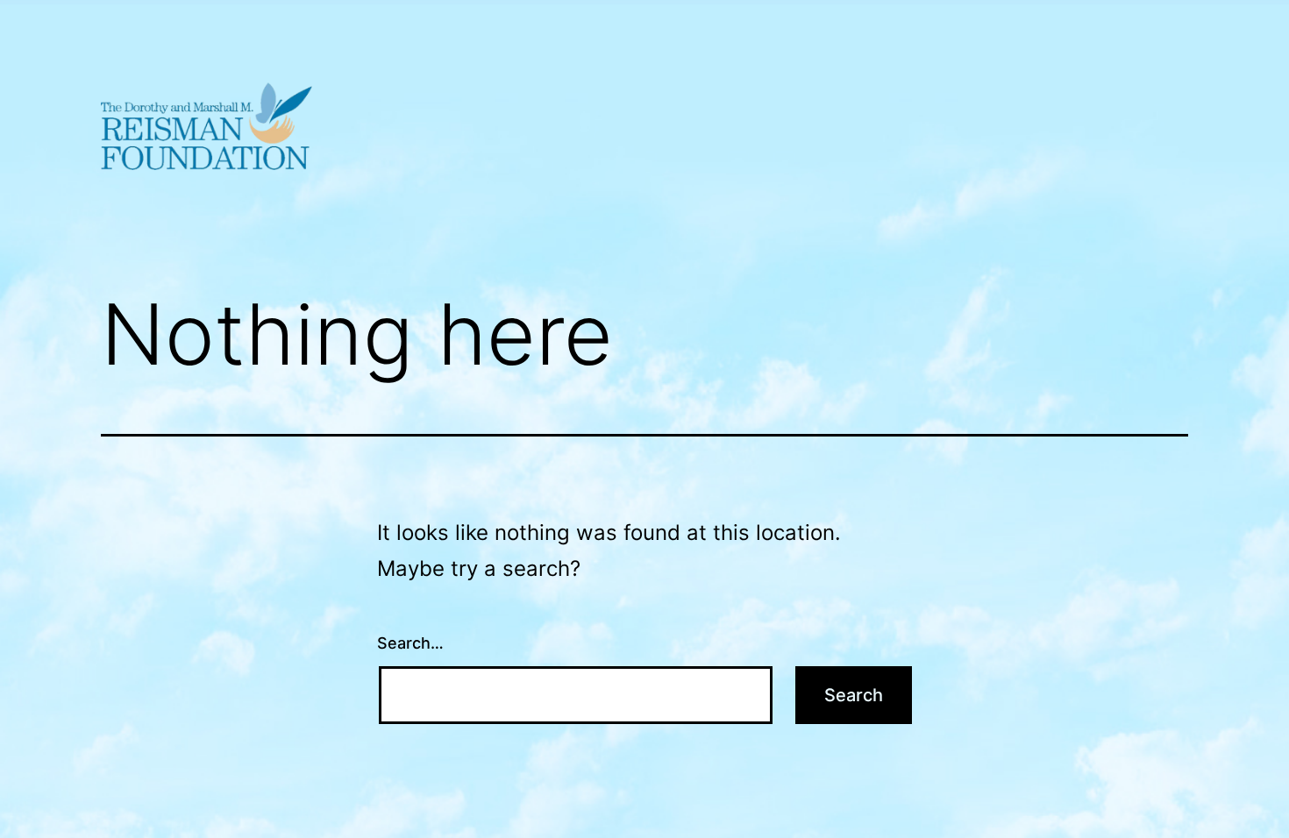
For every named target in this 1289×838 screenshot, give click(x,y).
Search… (410, 643)
